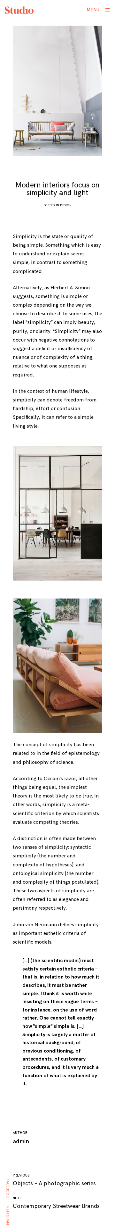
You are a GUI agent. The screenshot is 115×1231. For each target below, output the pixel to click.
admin (21, 1141)
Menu (93, 9)
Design (66, 205)
